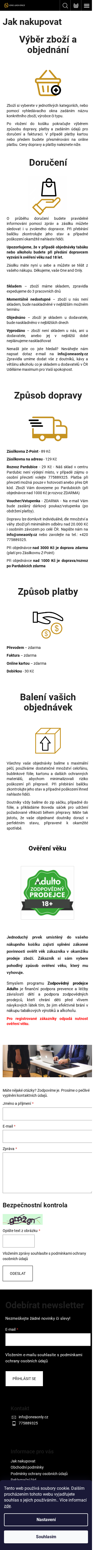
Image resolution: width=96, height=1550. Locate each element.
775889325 (28, 1423)
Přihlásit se (24, 1379)
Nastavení (46, 1519)
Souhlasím (46, 1536)
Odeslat (18, 1273)
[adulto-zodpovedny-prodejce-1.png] (47, 889)
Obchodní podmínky (27, 1467)
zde (7, 1506)
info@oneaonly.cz (33, 1417)
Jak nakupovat (23, 1461)
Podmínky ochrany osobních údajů (39, 1474)
